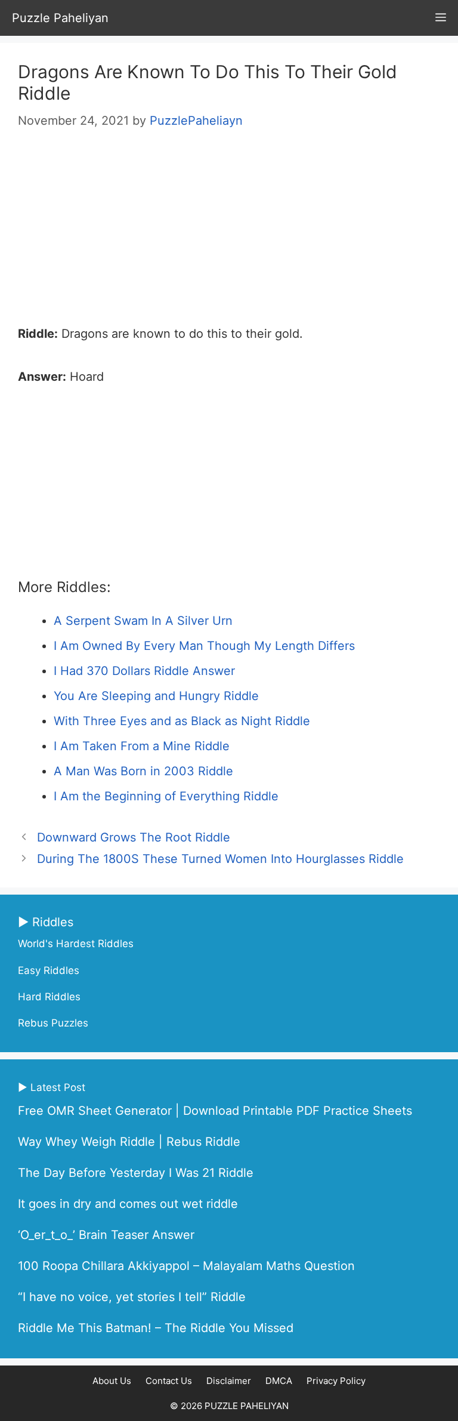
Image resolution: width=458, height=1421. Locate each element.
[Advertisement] (229, 232)
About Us (111, 1380)
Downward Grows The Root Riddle (133, 837)
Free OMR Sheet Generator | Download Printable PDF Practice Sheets (215, 1110)
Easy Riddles (48, 970)
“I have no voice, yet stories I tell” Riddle (132, 1297)
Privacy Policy (336, 1380)
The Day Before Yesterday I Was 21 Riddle (135, 1173)
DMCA (278, 1380)
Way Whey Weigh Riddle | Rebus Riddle (129, 1142)
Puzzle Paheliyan (60, 18)
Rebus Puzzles (53, 1023)
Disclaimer (228, 1380)
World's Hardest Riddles (76, 944)
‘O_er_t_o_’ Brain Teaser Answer (106, 1235)
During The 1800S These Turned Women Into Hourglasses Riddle (220, 859)
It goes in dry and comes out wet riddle (128, 1204)
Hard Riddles (49, 997)
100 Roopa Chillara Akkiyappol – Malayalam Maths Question (186, 1266)
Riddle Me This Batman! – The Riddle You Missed (155, 1328)
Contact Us (169, 1380)
